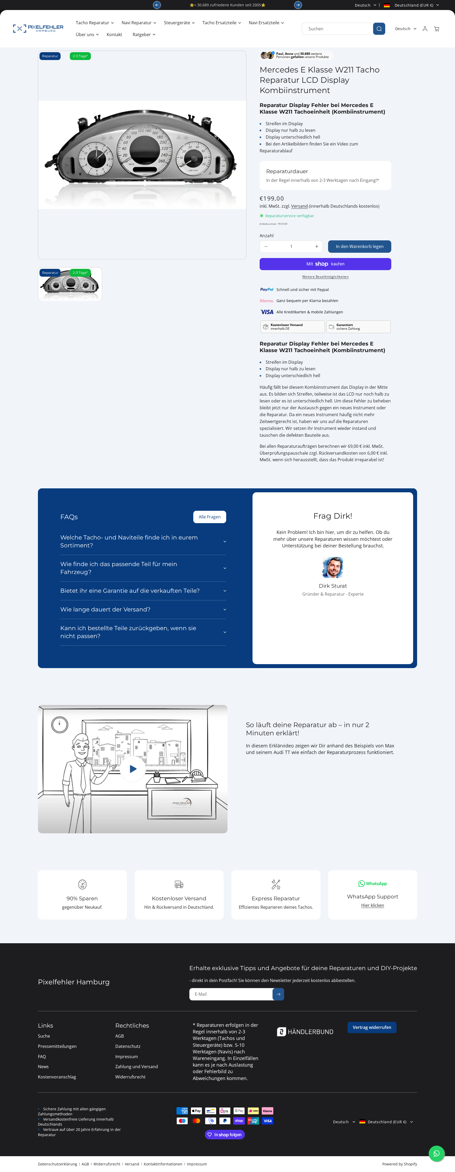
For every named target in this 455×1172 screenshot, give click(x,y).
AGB (85, 1163)
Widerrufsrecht (106, 1163)
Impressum (197, 1163)
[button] (93, 23)
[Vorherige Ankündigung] (157, 5)
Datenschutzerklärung (57, 1163)
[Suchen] (379, 29)
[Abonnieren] (278, 994)
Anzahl (267, 236)
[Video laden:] (133, 769)
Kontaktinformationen (163, 1163)
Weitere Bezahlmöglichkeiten (325, 276)
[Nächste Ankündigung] (298, 5)
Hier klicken (372, 905)
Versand (299, 206)
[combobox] (343, 29)
